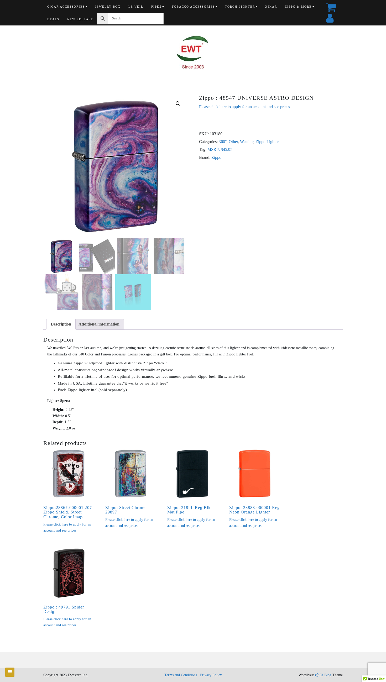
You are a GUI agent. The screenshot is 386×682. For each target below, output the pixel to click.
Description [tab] (61, 324)
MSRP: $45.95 (219, 149)
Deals (53, 19)
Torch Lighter (240, 6)
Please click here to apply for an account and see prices (244, 106)
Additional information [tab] (99, 324)
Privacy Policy (211, 675)
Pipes (156, 6)
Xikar (271, 6)
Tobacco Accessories (193, 6)
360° (223, 141)
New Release (80, 19)
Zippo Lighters (267, 141)
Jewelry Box (108, 6)
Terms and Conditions (180, 675)
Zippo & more (298, 6)
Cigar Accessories (66, 6)
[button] (178, 103)
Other (233, 141)
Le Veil (135, 6)
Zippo (216, 157)
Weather (246, 141)
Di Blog (325, 675)
